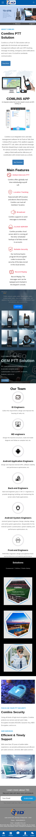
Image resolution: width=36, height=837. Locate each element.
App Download (18, 162)
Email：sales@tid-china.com (18, 823)
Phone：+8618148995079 (18, 820)
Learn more (18, 306)
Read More (5, 63)
